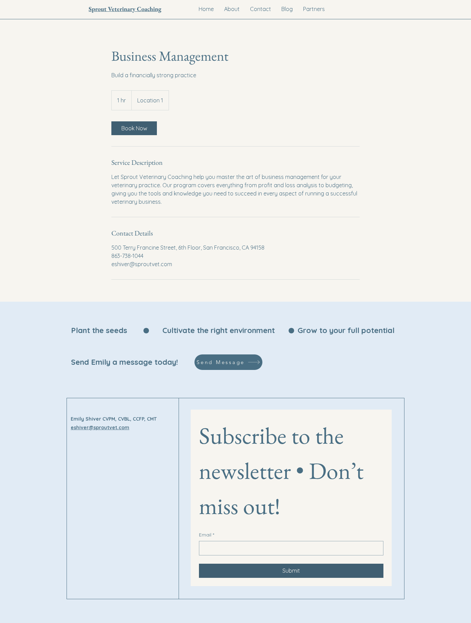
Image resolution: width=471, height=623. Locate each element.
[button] (314, 9)
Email (206, 535)
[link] (134, 128)
